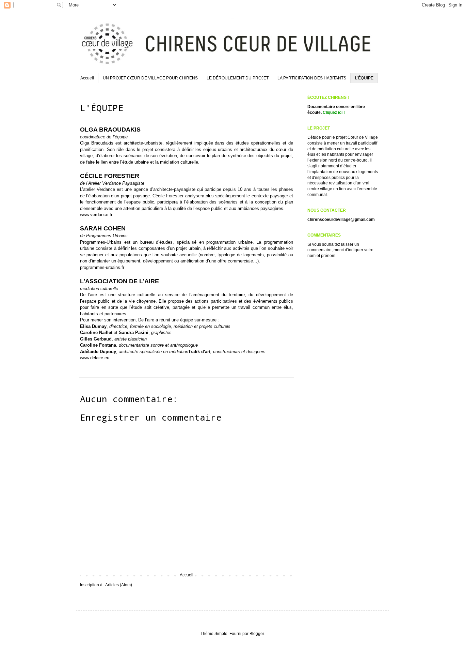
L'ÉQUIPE (364, 78)
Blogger (257, 633)
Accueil (87, 78)
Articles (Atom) (118, 585)
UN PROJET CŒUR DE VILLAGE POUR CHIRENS (150, 78)
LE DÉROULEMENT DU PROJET (238, 78)
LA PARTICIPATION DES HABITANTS (311, 78)
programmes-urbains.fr (102, 267)
